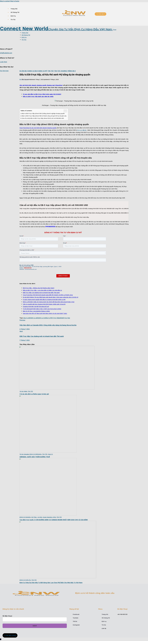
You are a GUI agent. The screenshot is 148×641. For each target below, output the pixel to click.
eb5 (60, 318)
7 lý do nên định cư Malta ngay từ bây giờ (34, 394)
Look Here (3, 62)
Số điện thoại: (7, 616)
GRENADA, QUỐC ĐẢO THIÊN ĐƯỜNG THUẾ (35, 457)
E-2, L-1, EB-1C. (82, 130)
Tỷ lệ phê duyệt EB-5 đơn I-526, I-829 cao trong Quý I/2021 (42, 309)
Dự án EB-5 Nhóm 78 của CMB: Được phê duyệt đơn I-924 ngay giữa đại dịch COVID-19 (50, 297)
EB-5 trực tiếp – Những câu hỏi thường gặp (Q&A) (38, 288)
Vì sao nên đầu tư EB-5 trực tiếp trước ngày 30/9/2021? (42, 94)
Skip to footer (14, 1)
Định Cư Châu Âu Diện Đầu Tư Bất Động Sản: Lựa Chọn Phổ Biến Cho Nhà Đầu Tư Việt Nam (51, 582)
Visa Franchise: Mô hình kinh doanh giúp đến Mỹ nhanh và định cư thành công (48, 295)
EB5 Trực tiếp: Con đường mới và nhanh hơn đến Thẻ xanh (41, 292)
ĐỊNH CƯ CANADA (25, 517)
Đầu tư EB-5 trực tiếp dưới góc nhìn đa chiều (38, 96)
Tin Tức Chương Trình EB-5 (65, 71)
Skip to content (5, 1)
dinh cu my (41, 318)
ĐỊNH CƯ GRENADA (35, 454)
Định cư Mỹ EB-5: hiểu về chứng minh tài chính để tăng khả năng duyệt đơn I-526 (48, 302)
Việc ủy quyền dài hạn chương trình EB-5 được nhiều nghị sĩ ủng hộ (44, 304)
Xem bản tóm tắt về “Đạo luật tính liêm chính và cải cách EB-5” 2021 (45, 313)
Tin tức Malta (23, 391)
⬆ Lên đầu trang (10, 635)
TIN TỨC (51, 71)
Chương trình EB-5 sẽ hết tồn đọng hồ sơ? (36, 306)
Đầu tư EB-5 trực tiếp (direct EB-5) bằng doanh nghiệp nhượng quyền (43, 113)
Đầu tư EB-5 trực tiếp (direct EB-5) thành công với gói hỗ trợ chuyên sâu (44, 116)
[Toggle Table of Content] (64, 110)
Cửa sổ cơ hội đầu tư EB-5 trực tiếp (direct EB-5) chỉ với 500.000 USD (43, 118)
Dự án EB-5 (24, 71)
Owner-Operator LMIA (49, 517)
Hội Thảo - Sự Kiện (36, 517)
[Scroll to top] (0, 639)
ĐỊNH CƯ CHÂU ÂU (25, 580)
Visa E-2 (50, 454)
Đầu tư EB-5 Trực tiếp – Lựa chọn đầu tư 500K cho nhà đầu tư (42, 290)
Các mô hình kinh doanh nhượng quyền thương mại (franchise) (41, 85)
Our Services (4, 71)
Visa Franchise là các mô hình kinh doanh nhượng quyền (38, 128)
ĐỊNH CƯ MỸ (42, 71)
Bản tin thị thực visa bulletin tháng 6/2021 (36, 311)
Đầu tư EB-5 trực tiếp (52, 318)
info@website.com (6, 53)
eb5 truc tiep (66, 318)
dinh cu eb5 (34, 318)
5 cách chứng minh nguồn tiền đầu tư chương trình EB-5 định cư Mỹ (44, 299)
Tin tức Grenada (24, 454)
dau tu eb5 (27, 318)
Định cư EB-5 (33, 71)
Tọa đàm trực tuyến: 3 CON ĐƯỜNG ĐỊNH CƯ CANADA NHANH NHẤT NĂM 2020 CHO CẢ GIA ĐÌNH (54, 520)
